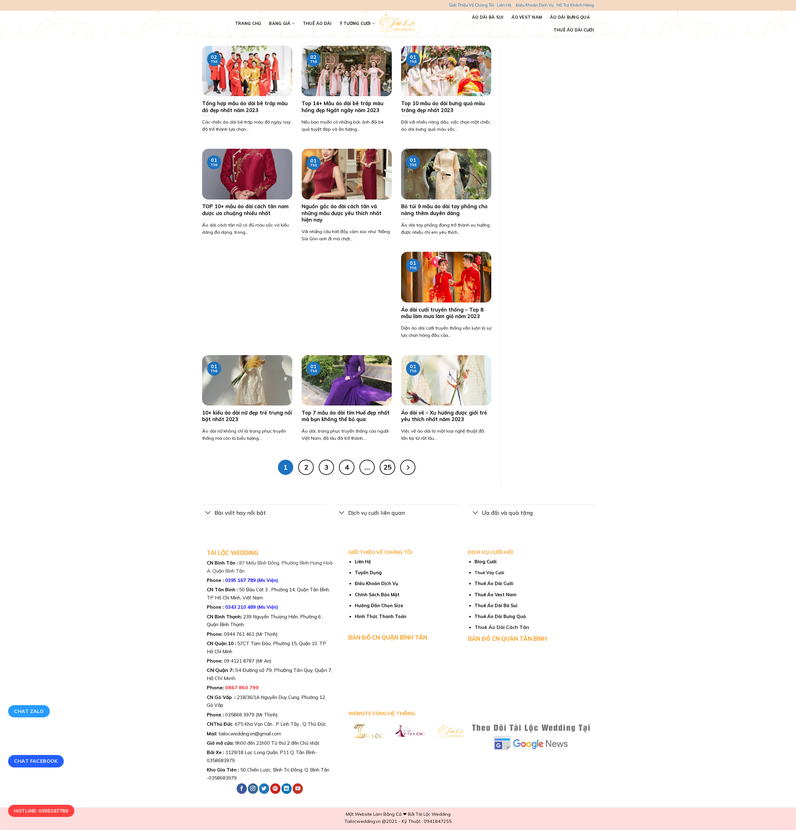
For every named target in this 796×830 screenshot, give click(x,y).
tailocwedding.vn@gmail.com (250, 734)
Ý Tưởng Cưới (355, 23)
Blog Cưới (485, 562)
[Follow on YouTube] (298, 788)
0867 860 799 (242, 687)
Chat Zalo (29, 711)
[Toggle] (208, 513)
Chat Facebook (36, 761)
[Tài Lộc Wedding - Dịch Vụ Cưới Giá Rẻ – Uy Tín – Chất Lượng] (398, 23)
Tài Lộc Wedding (433, 814)
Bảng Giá (279, 23)
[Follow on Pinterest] (275, 788)
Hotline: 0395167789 (41, 811)
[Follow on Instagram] (253, 788)
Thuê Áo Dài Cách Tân (501, 627)
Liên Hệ (504, 4)
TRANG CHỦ (248, 23)
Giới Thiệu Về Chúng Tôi (471, 4)
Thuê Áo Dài (317, 23)
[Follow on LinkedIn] (286, 788)
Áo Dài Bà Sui (487, 17)
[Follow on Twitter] (264, 788)
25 (387, 467)
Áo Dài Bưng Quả (570, 17)
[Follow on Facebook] (242, 788)
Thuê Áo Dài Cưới (573, 29)
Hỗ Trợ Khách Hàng (575, 4)
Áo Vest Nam (526, 17)
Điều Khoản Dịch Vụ (535, 4)
